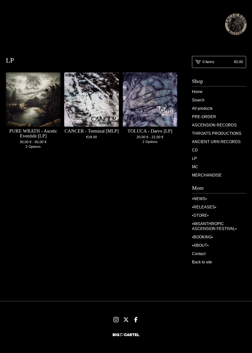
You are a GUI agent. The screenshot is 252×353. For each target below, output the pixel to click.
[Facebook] (136, 319)
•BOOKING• (202, 237)
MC (195, 167)
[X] (126, 319)
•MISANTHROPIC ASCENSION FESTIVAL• (214, 226)
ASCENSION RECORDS (214, 125)
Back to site (202, 262)
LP (194, 158)
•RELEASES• (204, 207)
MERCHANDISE (207, 175)
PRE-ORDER (204, 117)
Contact (198, 254)
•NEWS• (199, 199)
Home (197, 92)
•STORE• (200, 215)
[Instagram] (116, 319)
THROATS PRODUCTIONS (216, 133)
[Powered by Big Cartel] (126, 334)
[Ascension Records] (235, 24)
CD (195, 150)
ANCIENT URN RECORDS (216, 142)
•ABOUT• (200, 245)
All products (202, 108)
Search (198, 100)
